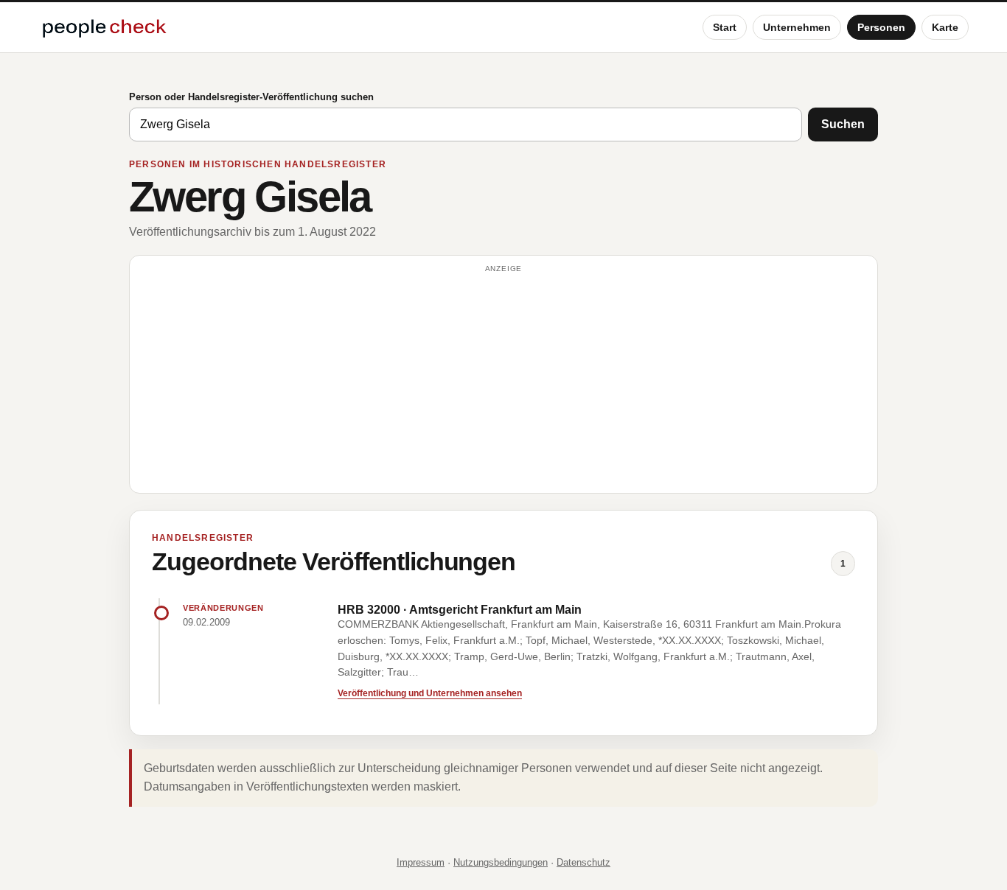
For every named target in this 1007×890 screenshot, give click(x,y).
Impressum (421, 862)
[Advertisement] (503, 381)
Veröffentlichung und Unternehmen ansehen (430, 693)
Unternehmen (797, 27)
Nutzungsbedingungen (500, 862)
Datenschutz (583, 862)
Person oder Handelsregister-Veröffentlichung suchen (251, 96)
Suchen (843, 124)
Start (724, 27)
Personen (881, 27)
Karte (945, 27)
